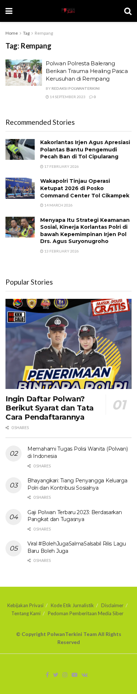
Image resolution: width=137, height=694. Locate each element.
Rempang (44, 33)
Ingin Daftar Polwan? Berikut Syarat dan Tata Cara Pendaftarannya (49, 407)
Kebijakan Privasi (25, 605)
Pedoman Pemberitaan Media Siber (85, 613)
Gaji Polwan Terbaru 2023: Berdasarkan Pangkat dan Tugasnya (74, 516)
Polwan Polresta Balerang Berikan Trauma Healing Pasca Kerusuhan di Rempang (87, 71)
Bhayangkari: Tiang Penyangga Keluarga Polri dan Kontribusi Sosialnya (77, 484)
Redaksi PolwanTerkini (76, 88)
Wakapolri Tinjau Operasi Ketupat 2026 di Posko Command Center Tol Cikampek (84, 188)
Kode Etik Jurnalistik (72, 605)
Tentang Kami (26, 613)
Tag (26, 33)
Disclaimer (112, 605)
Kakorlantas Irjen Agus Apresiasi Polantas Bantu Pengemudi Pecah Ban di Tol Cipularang (85, 149)
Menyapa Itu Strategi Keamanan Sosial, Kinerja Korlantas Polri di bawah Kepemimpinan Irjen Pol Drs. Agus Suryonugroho (85, 231)
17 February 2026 (61, 166)
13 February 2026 (61, 251)
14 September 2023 (67, 97)
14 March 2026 (58, 205)
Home (11, 33)
